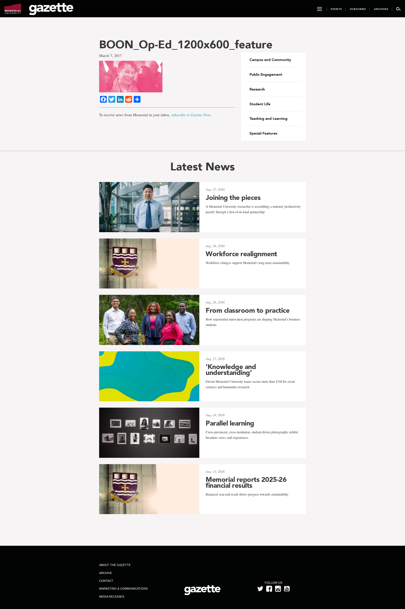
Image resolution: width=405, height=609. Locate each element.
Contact (106, 580)
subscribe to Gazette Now (190, 114)
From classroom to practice (247, 310)
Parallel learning (230, 423)
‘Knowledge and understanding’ (231, 370)
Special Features (263, 133)
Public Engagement (266, 74)
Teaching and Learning (269, 118)
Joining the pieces (233, 198)
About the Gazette (115, 565)
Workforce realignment (241, 254)
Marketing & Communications (123, 588)
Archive (105, 573)
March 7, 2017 (110, 55)
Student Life (260, 104)
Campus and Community (270, 60)
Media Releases (111, 596)
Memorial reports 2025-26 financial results (246, 482)
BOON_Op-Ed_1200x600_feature (186, 44)
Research (257, 89)
